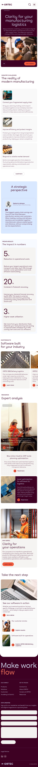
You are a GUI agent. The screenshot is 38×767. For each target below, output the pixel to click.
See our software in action (16, 603)
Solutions (4, 689)
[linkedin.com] (2, 729)
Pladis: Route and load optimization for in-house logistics (18, 434)
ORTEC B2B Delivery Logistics (13, 371)
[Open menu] (34, 4)
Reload (3, 716)
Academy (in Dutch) (7, 694)
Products (4, 686)
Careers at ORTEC (25, 692)
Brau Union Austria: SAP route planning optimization (19, 457)
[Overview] (4, 63)
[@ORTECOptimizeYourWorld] (5, 729)
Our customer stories (19, 621)
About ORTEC (23, 689)
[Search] (29, 4)
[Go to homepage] (7, 5)
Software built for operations (22, 636)
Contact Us (23, 686)
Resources (22, 694)
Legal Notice (5, 724)
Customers (4, 692)
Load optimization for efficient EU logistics (24, 481)
